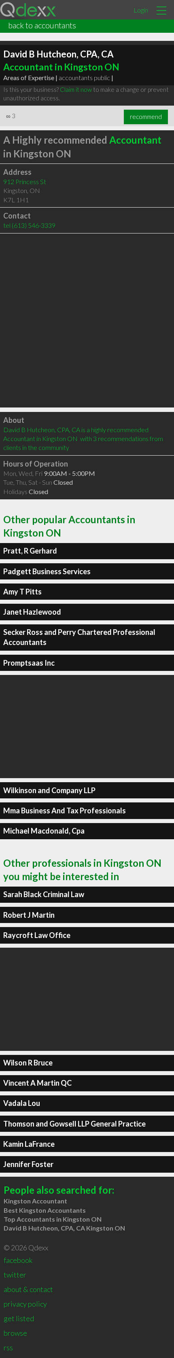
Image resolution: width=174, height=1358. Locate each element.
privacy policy (25, 1303)
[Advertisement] (87, 320)
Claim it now (76, 89)
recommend (146, 116)
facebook (18, 1260)
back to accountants (42, 25)
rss (8, 1347)
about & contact (28, 1289)
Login (141, 10)
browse (15, 1332)
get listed (19, 1318)
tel (29, 225)
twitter (15, 1274)
